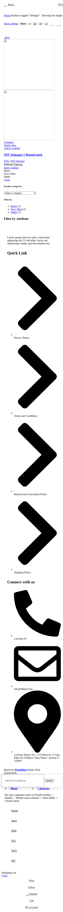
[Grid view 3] (58, 23)
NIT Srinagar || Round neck (23, 154)
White (14, 212)
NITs (6, 161)
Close (7, 179)
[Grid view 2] (52, 23)
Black (14, 206)
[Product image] (29, 139)
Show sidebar (11, 23)
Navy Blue (16, 209)
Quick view (10, 145)
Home (7, 15)
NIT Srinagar (18, 161)
